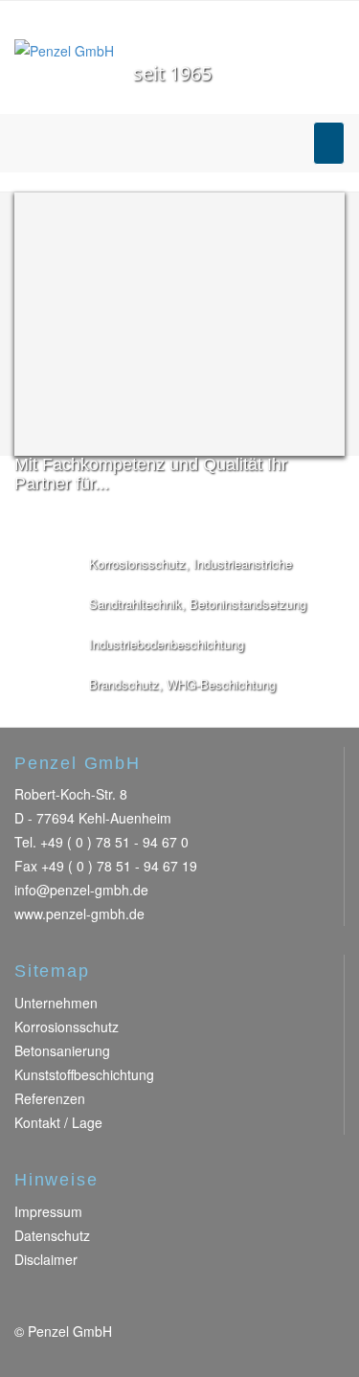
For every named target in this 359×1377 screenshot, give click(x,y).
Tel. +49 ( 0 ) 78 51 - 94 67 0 (101, 841)
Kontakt (37, 1122)
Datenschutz (52, 1235)
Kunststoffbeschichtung (84, 1074)
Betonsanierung (62, 1050)
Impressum (48, 1211)
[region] (179, 324)
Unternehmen (56, 1002)
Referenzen (49, 1098)
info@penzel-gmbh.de (81, 889)
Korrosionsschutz (66, 1026)
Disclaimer (46, 1259)
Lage (87, 1122)
